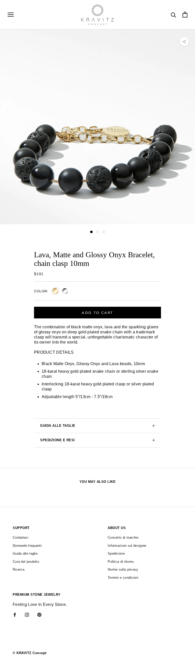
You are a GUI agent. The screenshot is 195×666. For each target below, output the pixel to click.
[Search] (173, 14)
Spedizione (116, 553)
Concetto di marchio (123, 537)
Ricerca (18, 569)
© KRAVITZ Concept (29, 653)
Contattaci (20, 537)
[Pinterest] (39, 614)
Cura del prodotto (26, 561)
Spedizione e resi (57, 440)
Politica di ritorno (121, 561)
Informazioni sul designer (127, 546)
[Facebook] (15, 614)
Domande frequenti (27, 546)
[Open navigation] (11, 14)
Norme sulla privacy (123, 569)
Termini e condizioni (123, 577)
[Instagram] (27, 614)
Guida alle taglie (57, 426)
